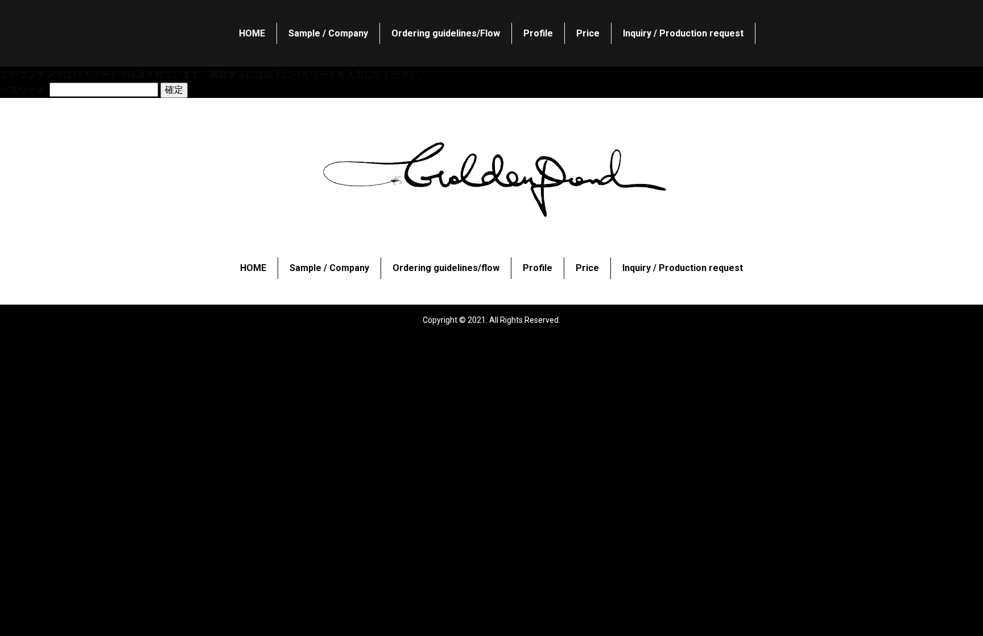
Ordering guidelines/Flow (445, 33)
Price (588, 33)
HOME (252, 33)
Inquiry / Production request (683, 33)
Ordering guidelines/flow (446, 268)
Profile (538, 33)
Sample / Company (328, 33)
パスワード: (24, 89)
